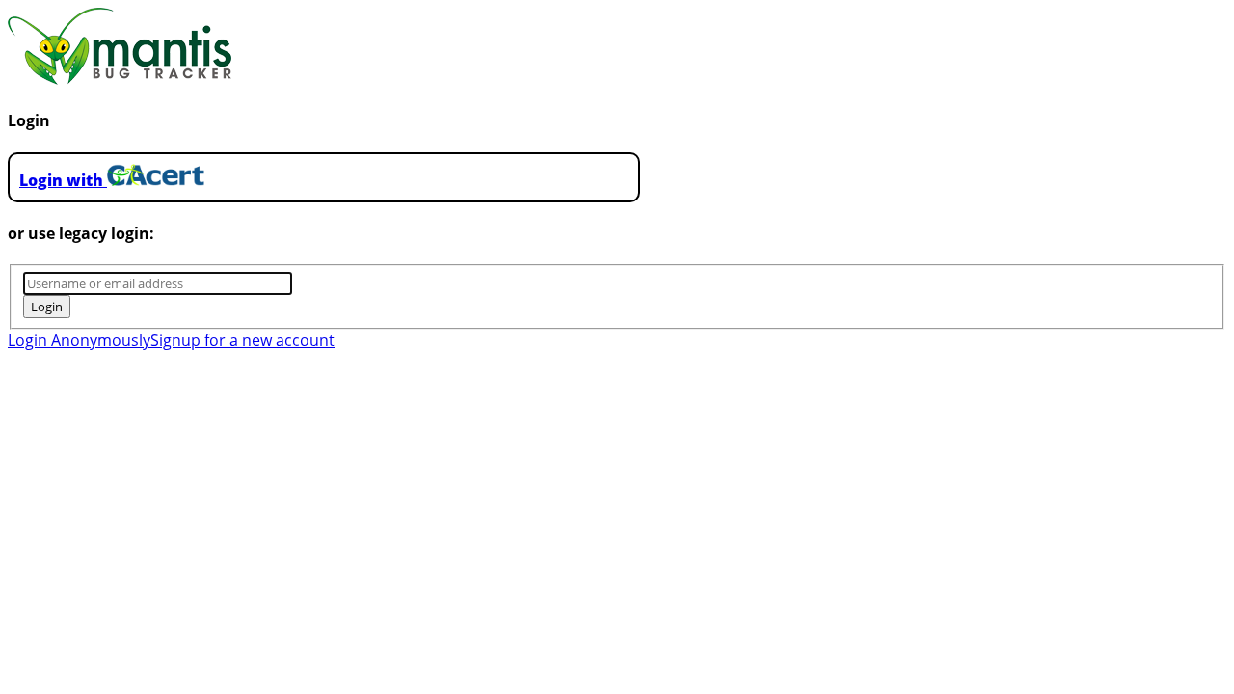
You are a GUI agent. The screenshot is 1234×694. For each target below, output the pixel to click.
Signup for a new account (242, 340)
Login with (63, 180)
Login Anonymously (79, 340)
